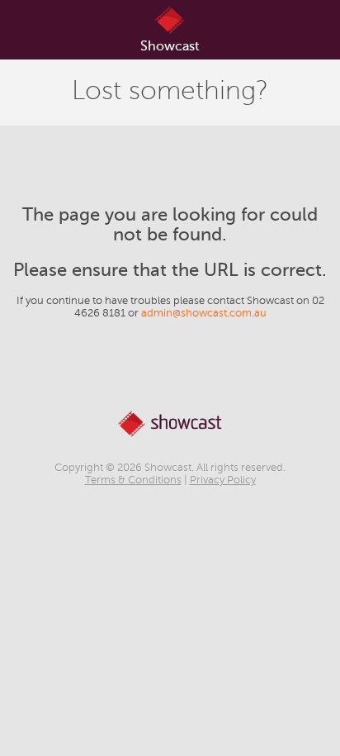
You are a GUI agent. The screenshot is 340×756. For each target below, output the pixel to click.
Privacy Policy (223, 480)
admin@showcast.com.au (204, 313)
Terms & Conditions (133, 480)
